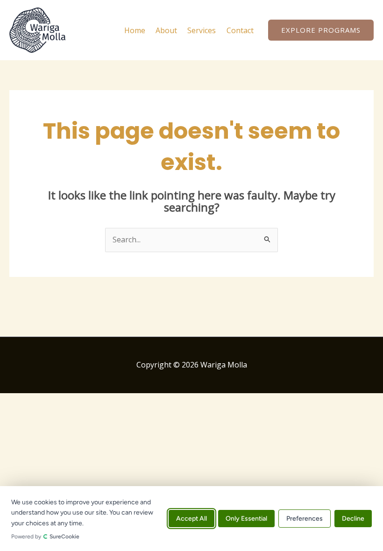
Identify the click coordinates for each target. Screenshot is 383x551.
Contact (240, 30)
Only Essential (246, 519)
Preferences (304, 519)
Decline (353, 519)
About (166, 30)
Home (134, 30)
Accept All (191, 519)
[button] (321, 30)
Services (201, 30)
